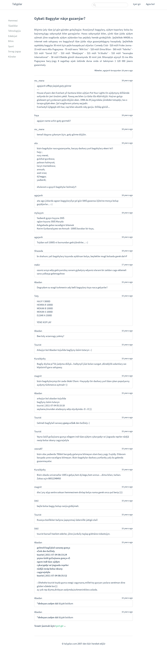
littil (36, 500)
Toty (36, 295)
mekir (37, 264)
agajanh (106, 70)
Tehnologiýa (14, 30)
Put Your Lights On (99, 92)
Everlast (60, 92)
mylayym (39, 212)
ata (36, 143)
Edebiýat (12, 36)
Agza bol (150, 4)
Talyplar (17, 4)
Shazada (38, 250)
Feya (36, 115)
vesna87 (38, 448)
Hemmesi (13, 20)
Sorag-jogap (14, 51)
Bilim (11, 41)
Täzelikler (13, 25)
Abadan (38, 282)
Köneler (12, 56)
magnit (38, 375)
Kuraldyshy (40, 358)
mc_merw (39, 80)
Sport (11, 46)
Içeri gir (137, 4)
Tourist (37, 344)
